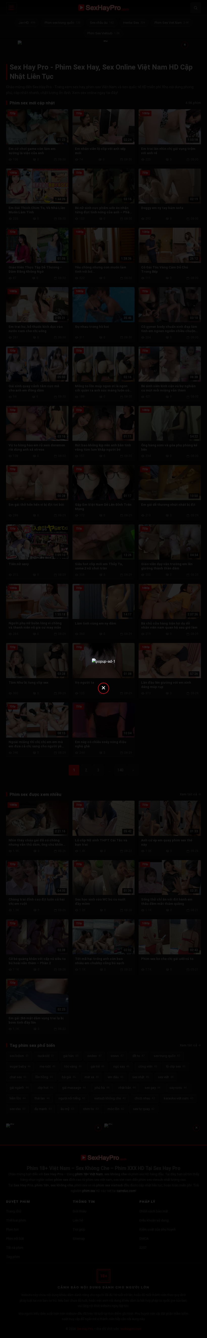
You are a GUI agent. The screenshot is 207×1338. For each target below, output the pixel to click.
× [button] (103, 687)
